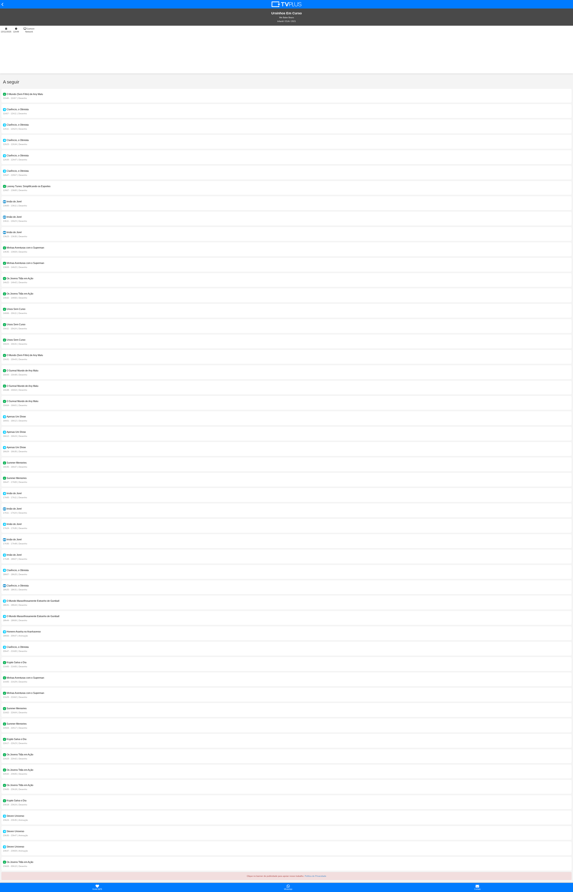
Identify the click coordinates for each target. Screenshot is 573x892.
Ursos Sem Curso (16, 309)
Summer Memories (17, 462)
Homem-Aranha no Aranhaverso (24, 631)
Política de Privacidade (315, 876)
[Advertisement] (305, 49)
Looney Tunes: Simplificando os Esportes (28, 186)
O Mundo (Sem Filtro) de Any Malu (25, 94)
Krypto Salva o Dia (16, 662)
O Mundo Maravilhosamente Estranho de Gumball (33, 601)
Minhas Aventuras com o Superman (25, 247)
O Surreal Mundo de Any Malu (22, 370)
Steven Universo (15, 816)
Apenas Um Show (16, 416)
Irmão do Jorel (14, 201)
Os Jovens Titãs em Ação (20, 278)
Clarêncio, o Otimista (18, 109)
